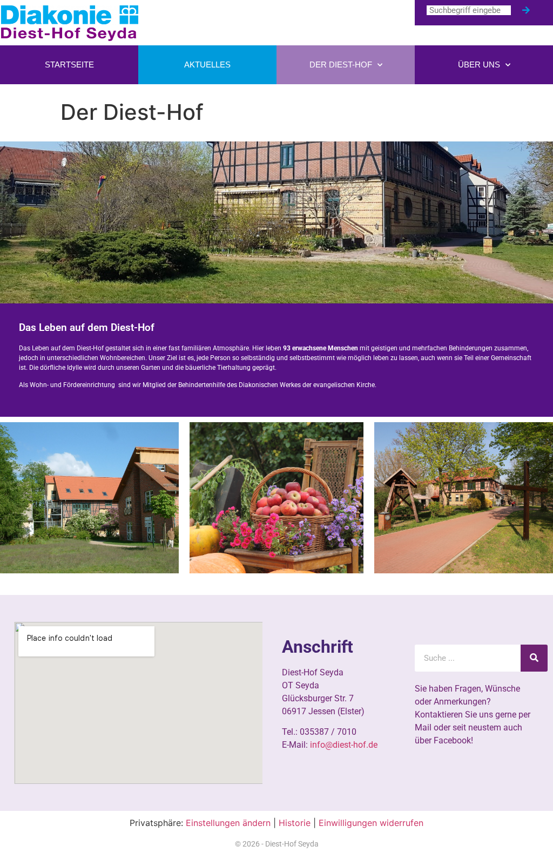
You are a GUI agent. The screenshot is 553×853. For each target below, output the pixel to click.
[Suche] (526, 10)
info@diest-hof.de (343, 745)
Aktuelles (207, 64)
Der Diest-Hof (340, 64)
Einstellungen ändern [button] (228, 822)
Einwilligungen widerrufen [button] (371, 822)
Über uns (479, 64)
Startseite (69, 64)
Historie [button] (295, 822)
